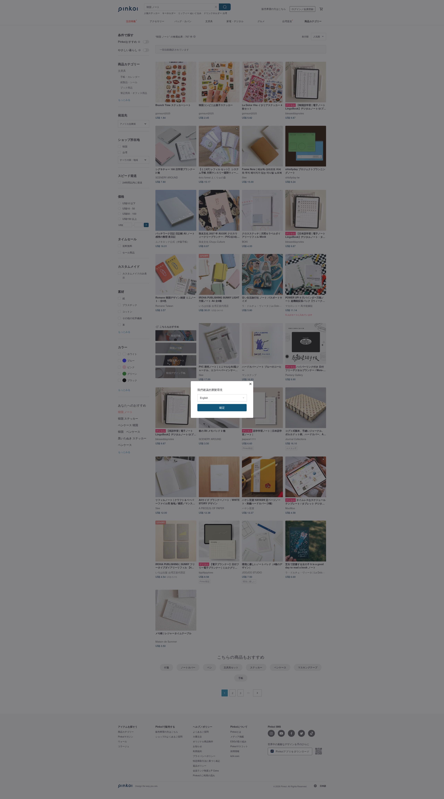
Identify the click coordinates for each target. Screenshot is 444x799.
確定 (222, 408)
